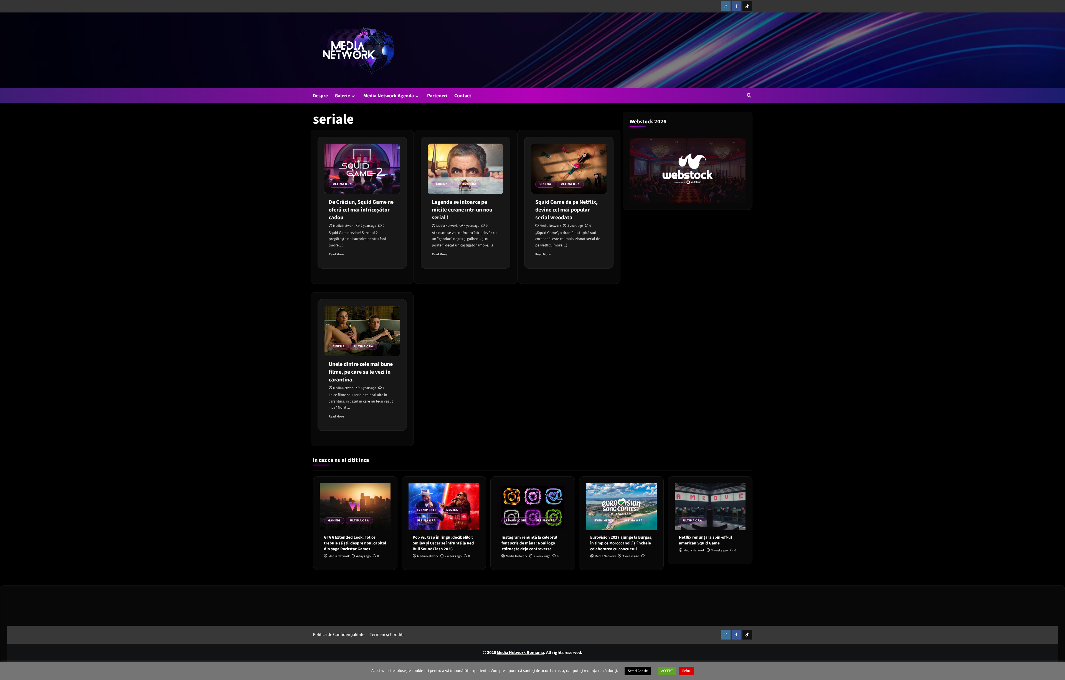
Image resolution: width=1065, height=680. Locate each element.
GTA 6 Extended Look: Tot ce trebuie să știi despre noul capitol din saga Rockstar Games (355, 543)
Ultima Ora (342, 184)
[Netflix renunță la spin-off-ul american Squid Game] (710, 506)
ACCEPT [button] (667, 670)
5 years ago (575, 225)
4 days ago (363, 556)
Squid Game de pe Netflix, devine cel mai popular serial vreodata (566, 209)
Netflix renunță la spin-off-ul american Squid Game (705, 540)
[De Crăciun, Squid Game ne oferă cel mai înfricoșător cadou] (362, 169)
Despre (320, 95)
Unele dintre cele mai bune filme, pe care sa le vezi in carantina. (361, 372)
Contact (462, 95)
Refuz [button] (686, 670)
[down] (353, 96)
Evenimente (427, 510)
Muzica (452, 510)
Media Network (343, 225)
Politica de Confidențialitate (338, 634)
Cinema (442, 184)
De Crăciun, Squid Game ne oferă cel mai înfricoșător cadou (361, 209)
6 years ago (368, 388)
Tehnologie (516, 520)
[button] (749, 95)
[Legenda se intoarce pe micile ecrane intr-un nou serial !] (465, 169)
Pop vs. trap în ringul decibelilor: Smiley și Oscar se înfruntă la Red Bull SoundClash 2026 (443, 543)
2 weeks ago (453, 556)
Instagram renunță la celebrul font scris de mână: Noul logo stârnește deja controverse (529, 543)
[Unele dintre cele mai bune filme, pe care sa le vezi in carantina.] (362, 331)
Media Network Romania (520, 653)
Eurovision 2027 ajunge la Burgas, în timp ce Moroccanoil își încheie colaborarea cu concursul (621, 543)
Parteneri (437, 95)
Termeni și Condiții (387, 634)
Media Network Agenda (388, 95)
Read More (336, 254)
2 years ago (368, 225)
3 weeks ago (630, 556)
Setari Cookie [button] (638, 670)
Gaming (334, 520)
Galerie (342, 95)
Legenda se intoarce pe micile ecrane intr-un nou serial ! (462, 209)
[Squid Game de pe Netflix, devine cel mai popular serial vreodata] (569, 169)
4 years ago (472, 225)
